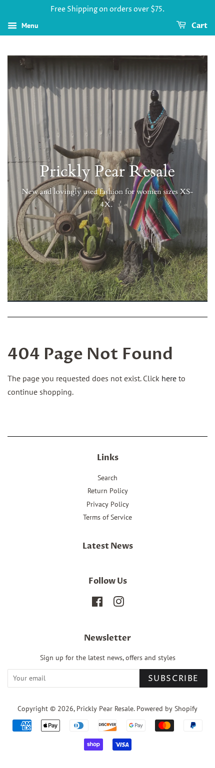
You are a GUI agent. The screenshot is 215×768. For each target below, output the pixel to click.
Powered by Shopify (167, 708)
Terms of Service (107, 517)
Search (108, 477)
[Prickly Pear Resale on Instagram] (118, 603)
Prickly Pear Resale (105, 708)
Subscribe (173, 678)
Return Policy (108, 490)
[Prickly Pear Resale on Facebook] (97, 603)
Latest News (107, 546)
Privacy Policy (107, 504)
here (169, 378)
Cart (199, 25)
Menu (29, 25)
